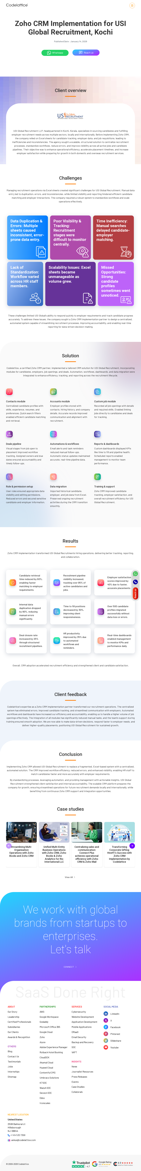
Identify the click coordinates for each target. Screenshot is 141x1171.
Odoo (42, 1098)
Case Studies (78, 1086)
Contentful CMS (47, 1072)
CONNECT (69, 966)
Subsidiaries (14, 1026)
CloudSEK (44, 1057)
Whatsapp (57, 52)
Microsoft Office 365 (50, 1026)
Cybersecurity (79, 1011)
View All (69, 877)
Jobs (10, 1066)
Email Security (79, 1037)
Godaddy (44, 1021)
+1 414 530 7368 (17, 1135)
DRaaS (75, 1032)
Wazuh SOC (45, 1087)
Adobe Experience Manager (53, 1047)
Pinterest (115, 1033)
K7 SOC (43, 1082)
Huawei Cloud (46, 1067)
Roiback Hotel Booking (51, 1052)
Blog (10, 1051)
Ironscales (45, 1103)
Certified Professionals (19, 1021)
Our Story (12, 1011)
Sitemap (12, 1076)
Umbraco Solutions (49, 1077)
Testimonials (14, 1061)
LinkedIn (114, 1013)
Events (75, 1081)
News (74, 1066)
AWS (42, 1011)
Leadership (13, 1016)
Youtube (114, 1047)
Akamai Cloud (46, 1062)
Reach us (88, 52)
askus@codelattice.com (23, 1140)
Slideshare (115, 1040)
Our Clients (13, 1032)
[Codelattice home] (17, 5)
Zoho (42, 1037)
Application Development (84, 1021)
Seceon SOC (46, 1092)
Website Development (83, 1016)
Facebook (115, 1027)
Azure (42, 1042)
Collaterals (77, 1091)
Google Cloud (46, 1032)
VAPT (74, 1052)
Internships (13, 1071)
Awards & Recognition (19, 1037)
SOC (74, 1047)
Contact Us (13, 1056)
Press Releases (79, 1076)
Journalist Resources (82, 1071)
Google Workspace (49, 1016)
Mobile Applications (82, 1026)
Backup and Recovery (82, 1042)
